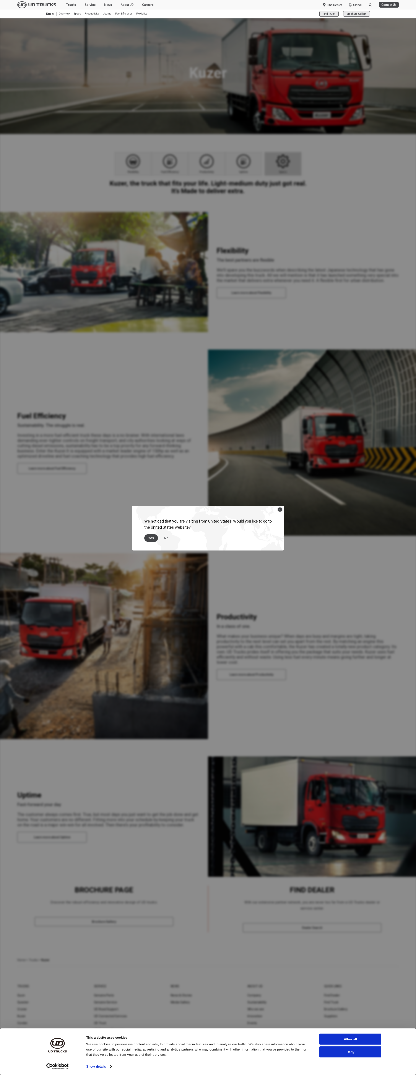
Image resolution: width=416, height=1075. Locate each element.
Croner (22, 1009)
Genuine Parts (104, 995)
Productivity (92, 13)
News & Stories (181, 995)
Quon (21, 995)
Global (357, 5)
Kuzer (21, 1016)
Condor (22, 1023)
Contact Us (388, 4)
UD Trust (100, 1023)
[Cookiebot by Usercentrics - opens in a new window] (57, 1066)
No (166, 538)
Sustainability (257, 1002)
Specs (77, 13)
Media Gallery (180, 1002)
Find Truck (329, 13)
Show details (96, 1066)
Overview (64, 13)
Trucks (71, 4)
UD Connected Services (110, 1016)
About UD (127, 4)
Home (21, 960)
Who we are (255, 1009)
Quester (23, 1002)
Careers (148, 4)
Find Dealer (334, 5)
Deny (350, 1052)
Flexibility (141, 13)
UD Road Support (106, 1009)
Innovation (254, 1016)
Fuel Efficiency (123, 13)
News (108, 4)
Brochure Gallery (356, 13)
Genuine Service (105, 1002)
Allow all (350, 1039)
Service (90, 4)
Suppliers (330, 1016)
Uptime (107, 13)
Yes (151, 538)
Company (254, 995)
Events (252, 1023)
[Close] (280, 509)
